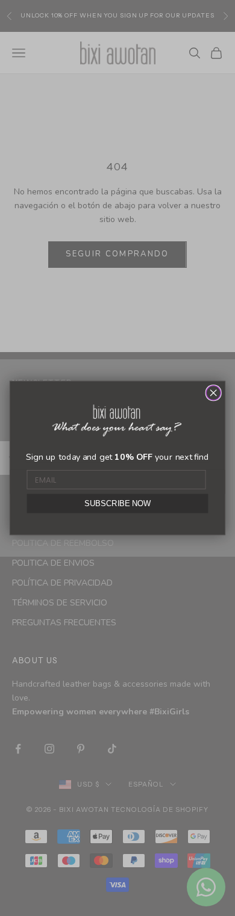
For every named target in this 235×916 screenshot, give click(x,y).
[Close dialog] (213, 393)
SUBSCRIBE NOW (117, 503)
